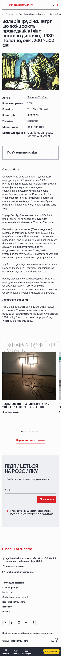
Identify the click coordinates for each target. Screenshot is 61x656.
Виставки (7, 592)
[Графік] (16, 651)
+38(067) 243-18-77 (15, 566)
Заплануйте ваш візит (13, 583)
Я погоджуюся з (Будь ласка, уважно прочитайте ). (31, 512)
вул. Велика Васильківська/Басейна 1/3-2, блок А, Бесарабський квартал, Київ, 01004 (31, 559)
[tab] (22, 431)
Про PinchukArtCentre (13, 602)
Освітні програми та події (15, 597)
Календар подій (10, 587)
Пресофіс (7, 607)
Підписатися (47, 499)
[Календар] (26, 651)
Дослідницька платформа (32, 14)
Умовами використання (39, 511)
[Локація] (5, 651)
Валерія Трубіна (37, 97)
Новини (6, 611)
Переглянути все (25, 440)
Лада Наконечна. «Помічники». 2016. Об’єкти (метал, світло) (26, 405)
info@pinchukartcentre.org (20, 572)
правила (47, 513)
